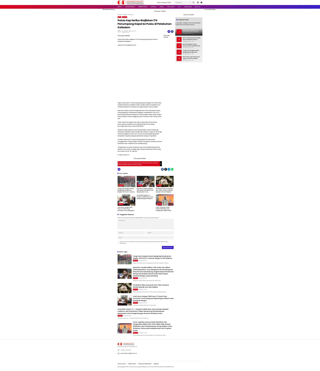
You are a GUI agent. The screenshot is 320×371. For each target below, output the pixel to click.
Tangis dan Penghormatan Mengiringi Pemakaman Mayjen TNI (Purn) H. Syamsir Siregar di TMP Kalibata (126, 190)
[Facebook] (162, 169)
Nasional (124, 17)
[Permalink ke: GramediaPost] (119, 31)
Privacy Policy (122, 364)
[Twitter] (165, 169)
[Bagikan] (172, 31)
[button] (193, 2)
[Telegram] (169, 169)
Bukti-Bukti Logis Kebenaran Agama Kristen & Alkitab (191, 57)
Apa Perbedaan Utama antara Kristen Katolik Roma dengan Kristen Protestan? (191, 45)
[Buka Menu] (201, 2)
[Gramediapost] (131, 2)
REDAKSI (156, 364)
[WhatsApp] (172, 169)
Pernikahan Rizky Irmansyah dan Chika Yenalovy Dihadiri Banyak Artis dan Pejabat (164, 190)
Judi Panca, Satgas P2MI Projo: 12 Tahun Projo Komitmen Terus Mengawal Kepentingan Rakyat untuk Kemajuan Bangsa (126, 209)
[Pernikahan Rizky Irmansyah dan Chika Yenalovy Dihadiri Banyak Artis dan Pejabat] (165, 181)
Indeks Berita (132, 364)
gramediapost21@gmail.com (128, 353)
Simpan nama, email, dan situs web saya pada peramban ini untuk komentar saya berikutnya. (144, 242)
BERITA (119, 17)
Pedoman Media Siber (145, 364)
